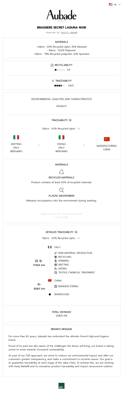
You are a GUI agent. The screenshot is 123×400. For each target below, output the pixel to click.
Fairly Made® (69, 32)
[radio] (56, 70)
